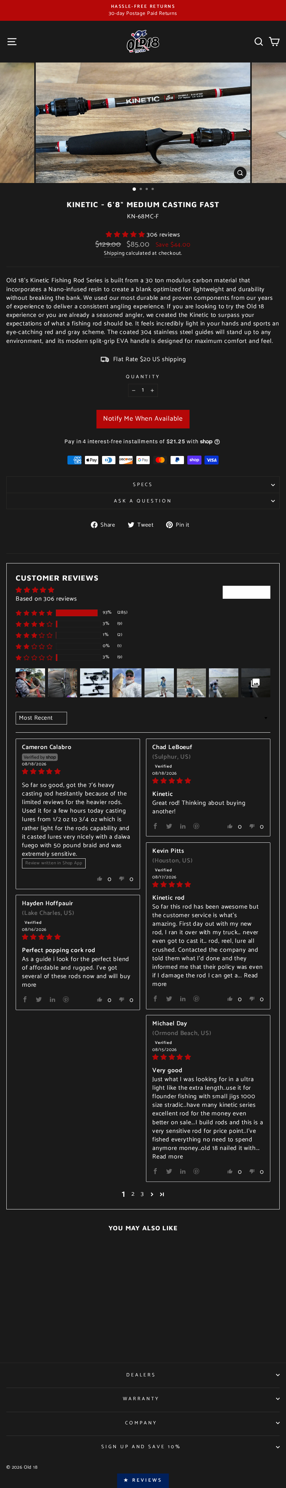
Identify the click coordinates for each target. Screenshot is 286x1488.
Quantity (143, 376)
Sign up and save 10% (141, 1447)
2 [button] (133, 1194)
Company (141, 1423)
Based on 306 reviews (46, 599)
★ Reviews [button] (143, 1480)
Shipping (114, 254)
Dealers (141, 1375)
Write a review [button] (246, 592)
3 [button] (142, 1194)
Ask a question (143, 501)
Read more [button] (167, 1157)
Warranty (141, 1399)
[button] (126, 235)
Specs (143, 485)
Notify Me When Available (143, 418)
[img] (78, 771)
